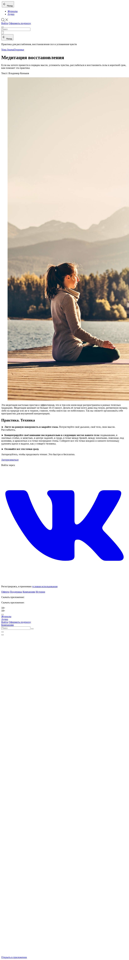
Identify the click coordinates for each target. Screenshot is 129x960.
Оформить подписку (20, 23)
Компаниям (29, 591)
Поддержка (16, 591)
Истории (40, 591)
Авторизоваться (9, 459)
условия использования (44, 586)
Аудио (11, 14)
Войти (4, 23)
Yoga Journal (7, 49)
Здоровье (19, 49)
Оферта (5, 591)
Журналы (13, 11)
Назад (9, 6)
